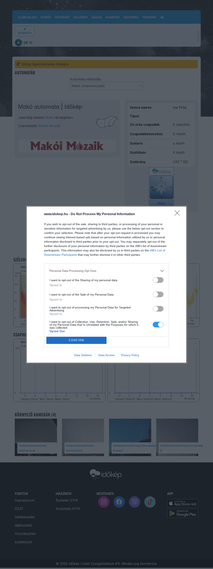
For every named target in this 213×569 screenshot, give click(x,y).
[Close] (178, 214)
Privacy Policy (130, 355)
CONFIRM (76, 340)
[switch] (158, 280)
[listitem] (106, 271)
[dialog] (106, 284)
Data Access (106, 355)
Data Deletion (83, 355)
